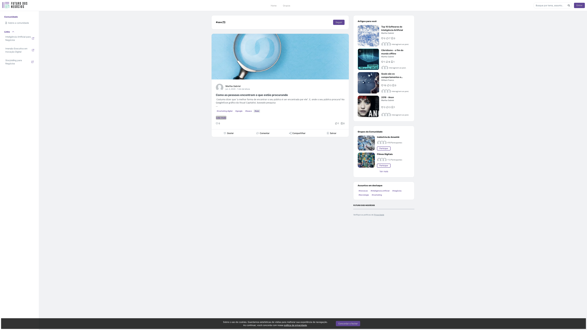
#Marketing (377, 195)
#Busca (248, 111)
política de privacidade (295, 325)
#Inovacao (363, 191)
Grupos (286, 5)
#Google (238, 111)
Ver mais (384, 171)
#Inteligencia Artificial (380, 191)
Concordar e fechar (348, 323)
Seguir (339, 22)
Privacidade (379, 215)
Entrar (579, 5)
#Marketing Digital (225, 111)
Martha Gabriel (233, 86)
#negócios (396, 191)
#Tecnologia (364, 195)
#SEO (257, 111)
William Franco (387, 80)
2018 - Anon (387, 97)
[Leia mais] (368, 35)
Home (274, 5)
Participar (383, 148)
